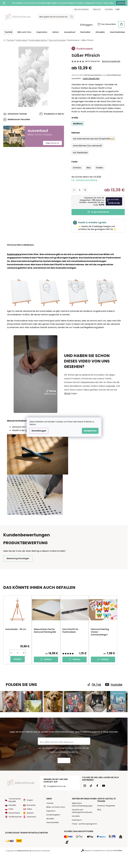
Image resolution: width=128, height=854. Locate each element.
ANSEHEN (119, 3)
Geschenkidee (51, 822)
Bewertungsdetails (110, 61)
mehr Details (88, 78)
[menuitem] (7, 32)
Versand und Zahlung (85, 180)
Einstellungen (38, 430)
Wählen (16, 659)
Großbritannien (14, 816)
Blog (98, 809)
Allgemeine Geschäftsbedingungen (81, 804)
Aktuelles (49, 818)
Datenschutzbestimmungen (61, 751)
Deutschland (13, 812)
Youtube (115, 684)
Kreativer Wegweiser (105, 805)
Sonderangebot (52, 814)
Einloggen (85, 24)
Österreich (30, 816)
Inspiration (49, 810)
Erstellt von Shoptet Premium (94, 850)
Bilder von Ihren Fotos (54, 807)
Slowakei (11, 805)
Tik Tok (95, 684)
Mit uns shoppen (81, 9)
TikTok (66, 393)
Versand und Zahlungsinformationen (81, 810)
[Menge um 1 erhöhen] (84, 190)
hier (96, 78)
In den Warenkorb (99, 212)
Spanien (29, 812)
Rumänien (30, 805)
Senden (63, 760)
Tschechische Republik (14, 799)
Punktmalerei (13, 254)
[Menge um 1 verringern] (73, 190)
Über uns (96, 9)
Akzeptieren (89, 430)
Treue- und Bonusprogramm (83, 823)
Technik (48, 803)
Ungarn (29, 799)
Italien (28, 809)
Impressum (76, 819)
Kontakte (108, 9)
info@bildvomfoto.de (55, 786)
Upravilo (113, 850)
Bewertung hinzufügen (17, 558)
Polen (10, 809)
